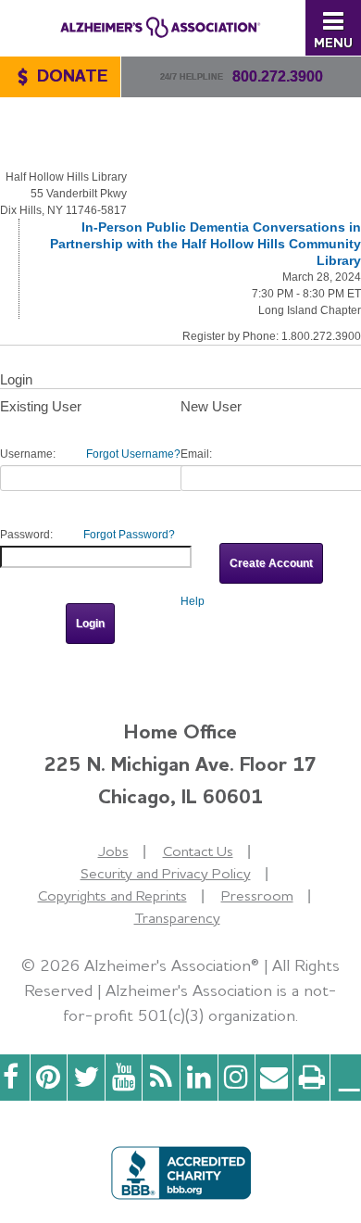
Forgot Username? (133, 454)
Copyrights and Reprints (112, 895)
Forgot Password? (129, 534)
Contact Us (198, 851)
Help (192, 601)
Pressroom (257, 895)
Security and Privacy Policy (166, 873)
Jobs (113, 851)
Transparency (177, 918)
